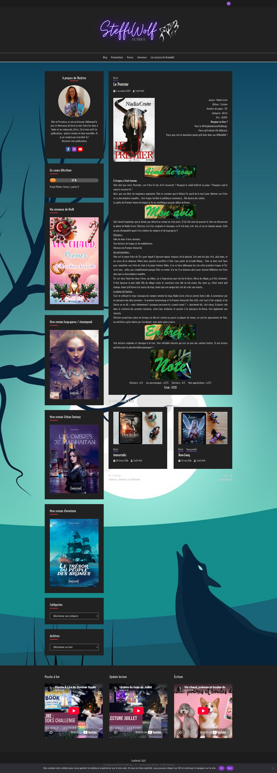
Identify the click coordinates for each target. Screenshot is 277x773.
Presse (130, 57)
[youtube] (80, 149)
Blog (105, 57)
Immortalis (119, 455)
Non (230, 768)
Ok (221, 768)
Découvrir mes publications (74, 141)
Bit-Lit (115, 77)
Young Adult (191, 449)
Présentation (117, 57)
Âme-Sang (184, 455)
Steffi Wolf (139, 91)
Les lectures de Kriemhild (162, 57)
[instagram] (74, 149)
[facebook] (68, 149)
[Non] (273, 768)
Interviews (142, 57)
